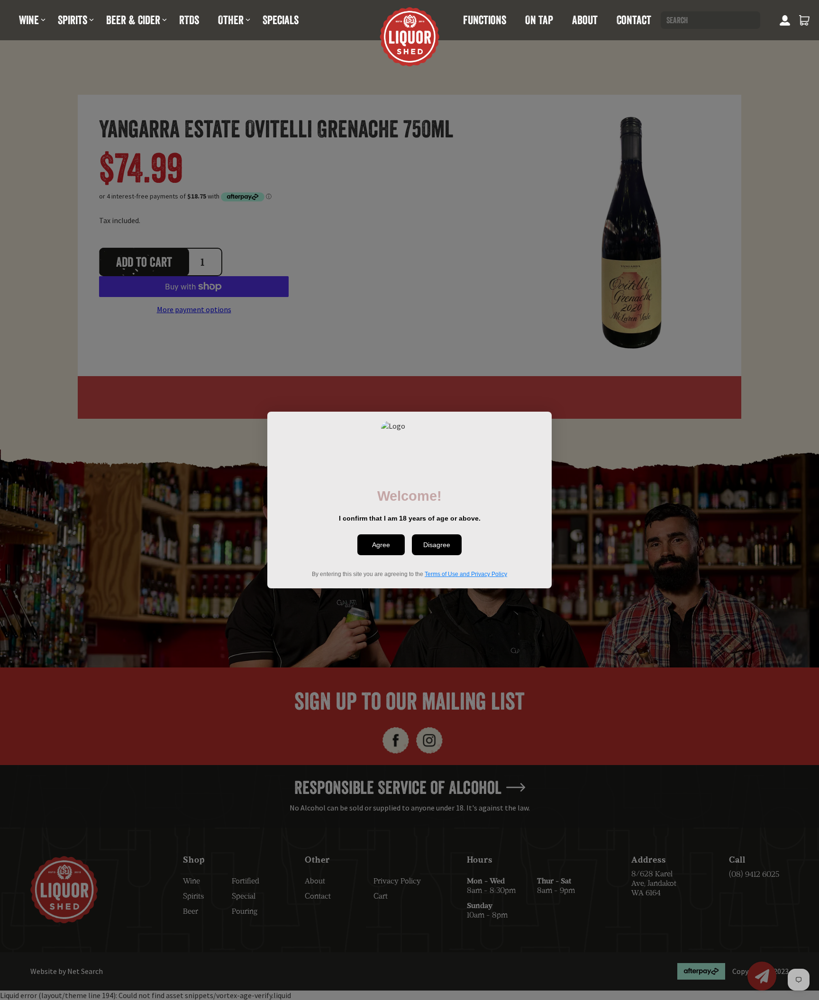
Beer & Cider (133, 20)
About (585, 20)
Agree (381, 545)
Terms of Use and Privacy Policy (466, 574)
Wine (29, 20)
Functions (484, 20)
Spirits (72, 20)
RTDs (189, 20)
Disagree (436, 545)
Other (231, 20)
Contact (634, 20)
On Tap (539, 20)
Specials (281, 20)
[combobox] (710, 20)
